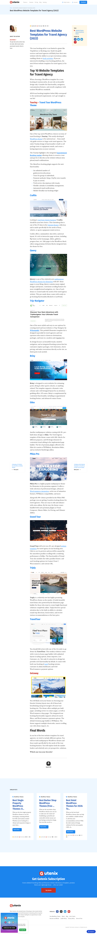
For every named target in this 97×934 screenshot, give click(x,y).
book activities (48, 58)
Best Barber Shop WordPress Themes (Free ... (47, 803)
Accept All (22, 929)
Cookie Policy (63, 918)
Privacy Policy (71, 918)
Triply (33, 567)
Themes (25, 2)
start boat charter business (47, 220)
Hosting (44, 2)
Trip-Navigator (37, 300)
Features (31, 2)
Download (83, 2)
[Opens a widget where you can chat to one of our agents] (91, 931)
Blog (40, 2)
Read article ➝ (17, 829)
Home (11, 8)
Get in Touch (72, 916)
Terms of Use (79, 918)
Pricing (36, 2)
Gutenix (77, 32)
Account (75, 2)
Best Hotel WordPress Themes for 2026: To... (74, 804)
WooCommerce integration (39, 491)
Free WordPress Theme (55, 916)
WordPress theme (36, 139)
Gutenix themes (53, 225)
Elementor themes (79, 30)
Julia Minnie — (13, 39)
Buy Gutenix (48, 890)
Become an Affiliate (54, 918)
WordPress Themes (18, 797)
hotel (46, 664)
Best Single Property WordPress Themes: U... (18, 804)
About (63, 916)
